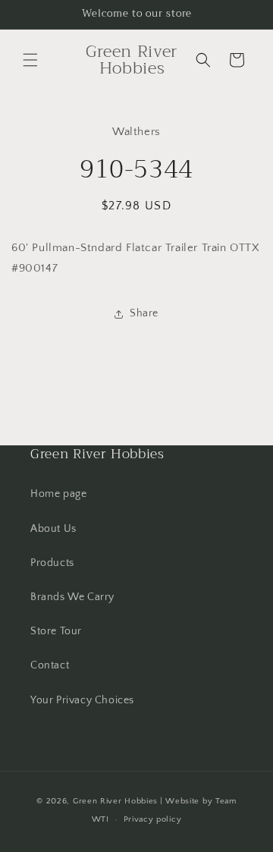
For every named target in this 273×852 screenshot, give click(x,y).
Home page (58, 494)
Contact (49, 665)
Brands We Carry (72, 597)
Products (52, 563)
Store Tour (56, 631)
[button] (30, 60)
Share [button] (144, 313)
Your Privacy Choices (82, 700)
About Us (53, 529)
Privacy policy (153, 819)
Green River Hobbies (115, 801)
